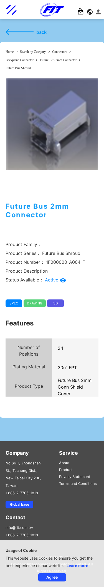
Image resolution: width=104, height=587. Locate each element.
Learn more (77, 565)
